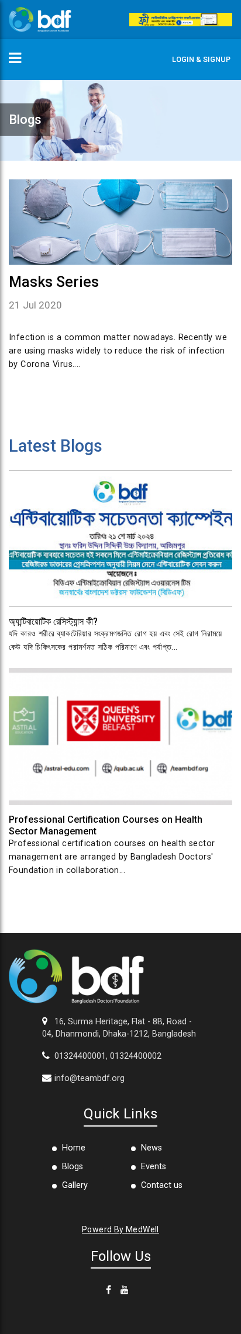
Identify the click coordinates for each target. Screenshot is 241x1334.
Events (153, 1167)
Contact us (162, 1185)
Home (73, 1148)
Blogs (72, 1167)
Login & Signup (201, 59)
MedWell (142, 1229)
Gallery (75, 1185)
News (151, 1148)
